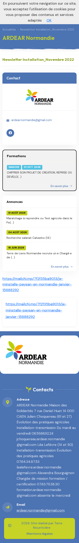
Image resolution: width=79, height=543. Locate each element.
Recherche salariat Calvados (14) (28, 238)
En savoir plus (60, 186)
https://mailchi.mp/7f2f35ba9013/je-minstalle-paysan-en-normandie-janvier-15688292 (37, 284)
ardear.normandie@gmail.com (31, 120)
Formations (16, 156)
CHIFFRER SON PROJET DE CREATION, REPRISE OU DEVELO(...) (39, 174)
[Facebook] (10, 133)
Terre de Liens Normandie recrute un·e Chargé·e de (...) (39, 255)
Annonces (14, 201)
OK (49, 20)
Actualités (9, 29)
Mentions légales (40, 534)
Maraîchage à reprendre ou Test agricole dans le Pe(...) (39, 220)
